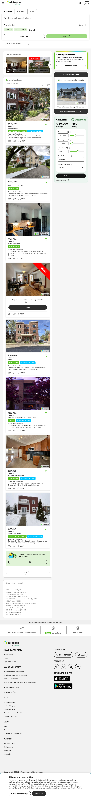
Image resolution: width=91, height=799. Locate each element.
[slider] (75, 135)
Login (28, 307)
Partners (8, 739)
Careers (6, 730)
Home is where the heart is (13, 713)
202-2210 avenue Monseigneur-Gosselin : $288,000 (21, 603)
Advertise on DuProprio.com (13, 733)
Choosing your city (10, 716)
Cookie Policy (76, 788)
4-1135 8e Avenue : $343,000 (14, 594)
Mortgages (7, 751)
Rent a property (11, 688)
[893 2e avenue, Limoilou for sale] (28, 104)
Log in (87, 3)
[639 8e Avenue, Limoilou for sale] (28, 336)
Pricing (6, 658)
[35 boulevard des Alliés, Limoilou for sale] (28, 162)
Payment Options (10, 662)
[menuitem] (29, 656)
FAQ (5, 726)
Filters (22, 36)
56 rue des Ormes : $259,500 (14, 608)
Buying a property (12, 667)
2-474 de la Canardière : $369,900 (16, 605)
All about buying (9, 706)
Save (26, 562)
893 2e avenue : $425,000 (13, 590)
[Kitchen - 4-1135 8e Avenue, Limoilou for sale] (28, 219)
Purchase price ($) (63, 132)
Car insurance (8, 747)
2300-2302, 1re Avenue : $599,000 (16, 610)
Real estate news (9, 709)
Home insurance (9, 743)
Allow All (39, 793)
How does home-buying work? (14, 672)
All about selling (9, 702)
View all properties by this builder (71, 107)
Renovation (7, 754)
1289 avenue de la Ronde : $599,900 (16, 596)
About (7, 722)
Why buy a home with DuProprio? (15, 675)
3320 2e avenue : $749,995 (14, 612)
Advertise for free (10, 692)
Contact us (59, 649)
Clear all (32, 30)
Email (83, 655)
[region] (45, 786)
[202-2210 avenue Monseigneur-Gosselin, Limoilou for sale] (28, 393)
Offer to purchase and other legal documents (20, 682)
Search (65, 36)
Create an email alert (11, 679)
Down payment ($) (63, 140)
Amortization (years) (64, 156)
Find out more (71, 65)
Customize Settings (19, 793)
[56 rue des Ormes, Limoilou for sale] (28, 509)
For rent (21, 11)
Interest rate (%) (63, 148)
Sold (32, 11)
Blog (6, 698)
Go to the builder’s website (71, 111)
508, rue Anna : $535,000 (13, 614)
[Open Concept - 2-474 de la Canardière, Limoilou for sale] (28, 451)
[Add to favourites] (46, 124)
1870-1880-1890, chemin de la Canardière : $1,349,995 (22, 599)
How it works (8, 655)
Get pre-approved (72, 176)
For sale (8, 11)
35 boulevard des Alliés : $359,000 (16, 592)
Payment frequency (64, 164)
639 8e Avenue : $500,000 (13, 601)
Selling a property (13, 650)
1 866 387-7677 (65, 655)
